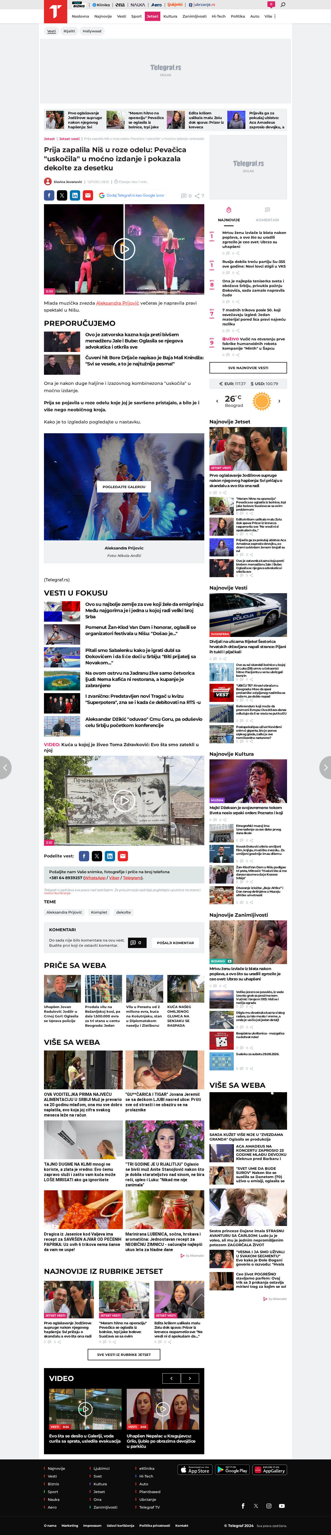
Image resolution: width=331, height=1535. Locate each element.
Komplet (99, 912)
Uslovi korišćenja (57, 893)
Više (268, 16)
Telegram (132, 877)
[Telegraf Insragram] (269, 1506)
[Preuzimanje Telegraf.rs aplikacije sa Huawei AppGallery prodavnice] (269, 1470)
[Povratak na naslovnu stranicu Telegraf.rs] (55, 11)
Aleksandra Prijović (117, 303)
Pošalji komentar (175, 943)
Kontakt (181, 1525)
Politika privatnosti (154, 1525)
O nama (50, 1525)
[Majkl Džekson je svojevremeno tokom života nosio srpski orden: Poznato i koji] (248, 781)
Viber (114, 877)
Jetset (49, 139)
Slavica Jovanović (68, 182)
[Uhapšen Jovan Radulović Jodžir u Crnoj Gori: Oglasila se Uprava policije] (62, 989)
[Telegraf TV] (282, 1506)
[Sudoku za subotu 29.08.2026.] (221, 1061)
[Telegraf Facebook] (243, 1506)
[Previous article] (6, 767)
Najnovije (229, 422)
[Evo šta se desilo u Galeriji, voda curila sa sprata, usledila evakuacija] (85, 1409)
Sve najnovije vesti (248, 368)
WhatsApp (95, 877)
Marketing (70, 1525)
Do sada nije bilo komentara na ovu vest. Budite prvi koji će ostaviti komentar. (87, 943)
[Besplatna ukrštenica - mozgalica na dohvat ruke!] (221, 1041)
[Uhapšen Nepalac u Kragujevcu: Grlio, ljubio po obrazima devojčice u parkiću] (163, 1409)
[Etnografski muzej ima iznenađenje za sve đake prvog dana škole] (221, 833)
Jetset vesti (69, 139)
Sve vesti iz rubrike (124, 1355)
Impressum (92, 1525)
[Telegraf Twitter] (256, 1506)
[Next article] (325, 767)
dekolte (123, 912)
